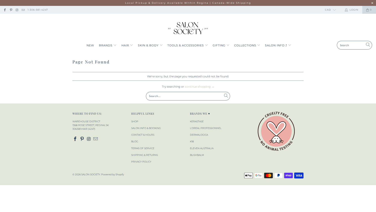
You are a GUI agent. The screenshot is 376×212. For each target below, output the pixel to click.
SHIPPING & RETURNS (144, 155)
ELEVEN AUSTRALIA (201, 148)
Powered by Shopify (112, 174)
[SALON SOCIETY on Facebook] (4, 9)
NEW (90, 45)
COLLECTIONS (245, 45)
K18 (192, 141)
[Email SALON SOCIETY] (23, 9)
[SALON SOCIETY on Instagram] (17, 9)
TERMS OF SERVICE (142, 148)
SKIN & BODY (149, 45)
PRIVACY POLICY (141, 161)
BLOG (134, 141)
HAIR (125, 45)
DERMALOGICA (199, 134)
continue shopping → (199, 86)
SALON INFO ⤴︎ (276, 45)
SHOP (134, 121)
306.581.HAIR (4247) (83, 128)
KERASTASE (197, 121)
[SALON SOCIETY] (188, 28)
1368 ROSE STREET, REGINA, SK (90, 125)
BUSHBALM (197, 155)
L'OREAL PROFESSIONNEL (205, 128)
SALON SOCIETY (90, 174)
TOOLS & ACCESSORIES (186, 45)
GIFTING (219, 45)
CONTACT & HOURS (142, 134)
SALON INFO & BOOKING (146, 128)
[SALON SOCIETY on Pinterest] (10, 9)
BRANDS (106, 45)
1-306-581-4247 (38, 9)
